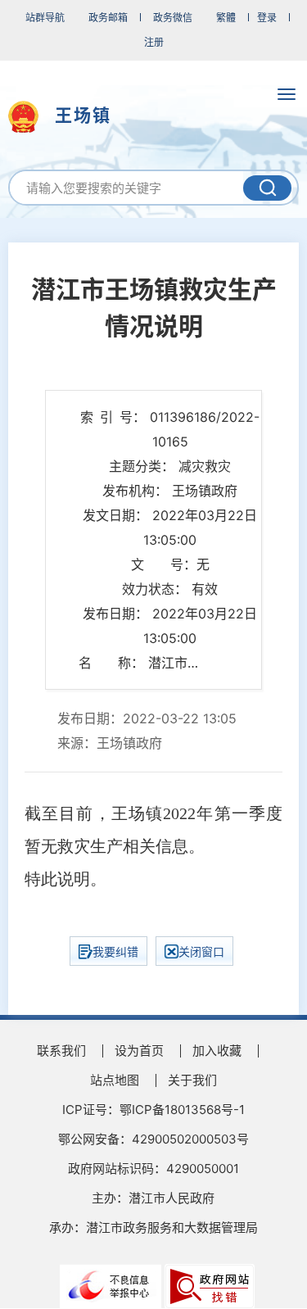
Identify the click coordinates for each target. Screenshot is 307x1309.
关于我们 (192, 1080)
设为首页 (139, 1050)
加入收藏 (217, 1050)
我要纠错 (115, 951)
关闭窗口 (201, 951)
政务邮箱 (108, 17)
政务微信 (172, 17)
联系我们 (61, 1050)
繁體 (226, 17)
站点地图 (114, 1080)
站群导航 (45, 17)
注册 (154, 42)
